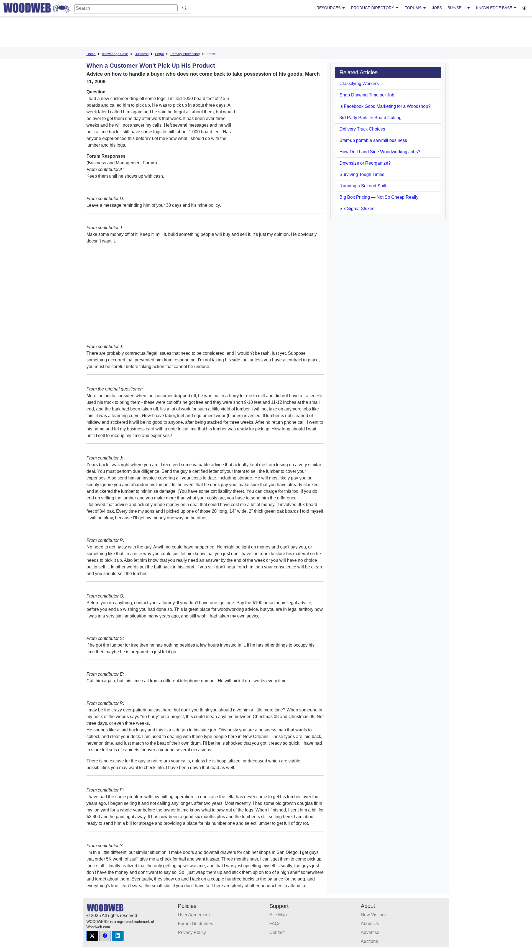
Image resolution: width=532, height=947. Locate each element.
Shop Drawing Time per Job (366, 95)
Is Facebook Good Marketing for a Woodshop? (385, 106)
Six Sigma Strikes (356, 208)
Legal (159, 54)
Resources (329, 8)
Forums (414, 8)
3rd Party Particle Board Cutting (370, 117)
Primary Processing (185, 54)
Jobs (437, 8)
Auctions (369, 941)
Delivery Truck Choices (362, 129)
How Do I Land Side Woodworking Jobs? (379, 151)
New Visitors (373, 914)
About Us (370, 923)
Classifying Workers (359, 83)
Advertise (370, 932)
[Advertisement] (266, 33)
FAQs (274, 923)
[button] (92, 936)
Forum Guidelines (195, 923)
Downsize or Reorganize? (365, 163)
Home (91, 54)
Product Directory (373, 8)
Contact (277, 932)
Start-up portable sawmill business (373, 140)
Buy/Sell (457, 8)
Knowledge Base (494, 8)
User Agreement (194, 914)
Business (142, 54)
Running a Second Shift (362, 185)
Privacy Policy (192, 932)
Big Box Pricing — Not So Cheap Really (378, 197)
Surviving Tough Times (361, 174)
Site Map (278, 914)
